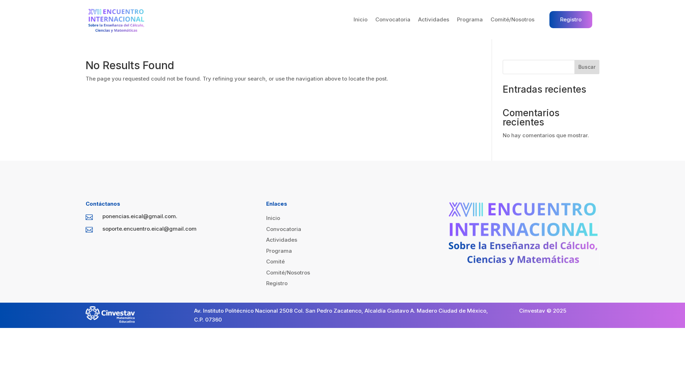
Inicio (360, 19)
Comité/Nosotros (512, 19)
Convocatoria (392, 19)
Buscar (586, 67)
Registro (571, 19)
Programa (470, 19)
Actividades (433, 19)
